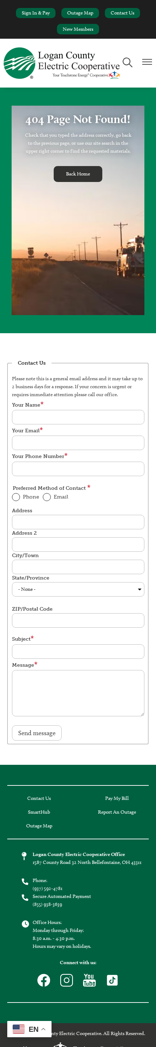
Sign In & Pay (36, 13)
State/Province (30, 578)
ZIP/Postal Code (32, 609)
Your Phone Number (38, 456)
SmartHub (39, 812)
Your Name (26, 405)
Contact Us (122, 13)
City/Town (25, 555)
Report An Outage (117, 812)
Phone (31, 497)
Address (22, 511)
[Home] (62, 63)
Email (61, 497)
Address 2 (24, 533)
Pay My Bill (117, 798)
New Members (78, 29)
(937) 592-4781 (47, 888)
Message (23, 665)
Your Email (26, 431)
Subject (21, 639)
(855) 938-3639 (47, 904)
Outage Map (80, 13)
